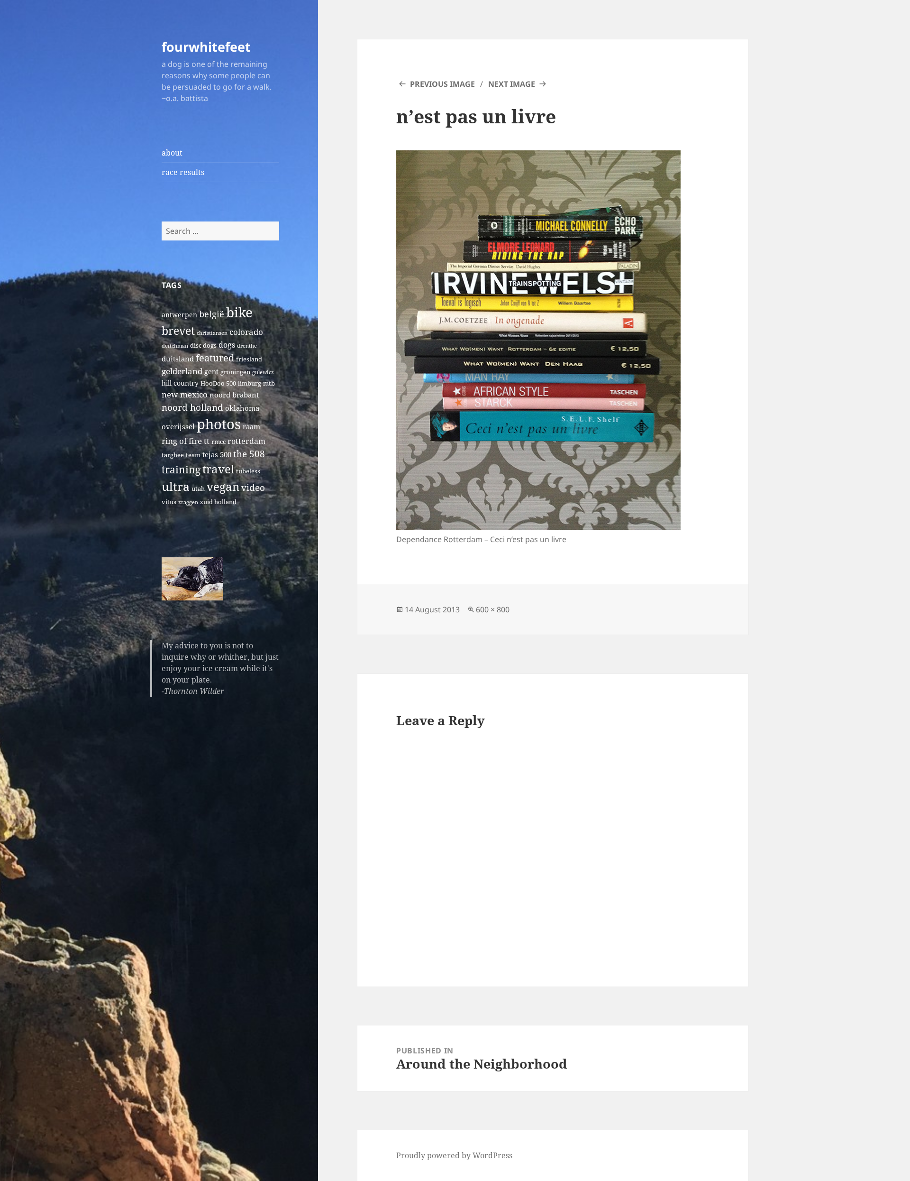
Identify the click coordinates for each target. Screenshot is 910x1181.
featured (215, 357)
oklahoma (242, 408)
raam (251, 426)
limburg (249, 383)
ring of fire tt (185, 440)
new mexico (185, 394)
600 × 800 (493, 609)
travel (218, 469)
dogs (226, 345)
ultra (176, 486)
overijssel (178, 426)
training (181, 469)
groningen (235, 372)
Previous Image (442, 84)
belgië (211, 314)
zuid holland (218, 502)
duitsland (178, 358)
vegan (223, 486)
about (172, 153)
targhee (173, 455)
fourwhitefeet (206, 46)
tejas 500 (216, 454)
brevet (178, 330)
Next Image (511, 84)
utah (198, 489)
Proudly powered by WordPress (454, 1155)
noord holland (192, 407)
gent (211, 371)
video (253, 487)
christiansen (212, 333)
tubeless (248, 471)
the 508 (249, 454)
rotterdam (246, 441)
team (193, 455)
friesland (249, 359)
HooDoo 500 (218, 383)
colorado (246, 331)
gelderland (182, 371)
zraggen (188, 502)
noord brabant (234, 394)
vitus (169, 502)
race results (183, 172)
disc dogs (203, 345)
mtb (269, 383)
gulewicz (263, 372)
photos (219, 424)
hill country (180, 383)
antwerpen (179, 314)
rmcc (218, 442)
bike (239, 312)
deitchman (175, 345)
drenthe (247, 345)
